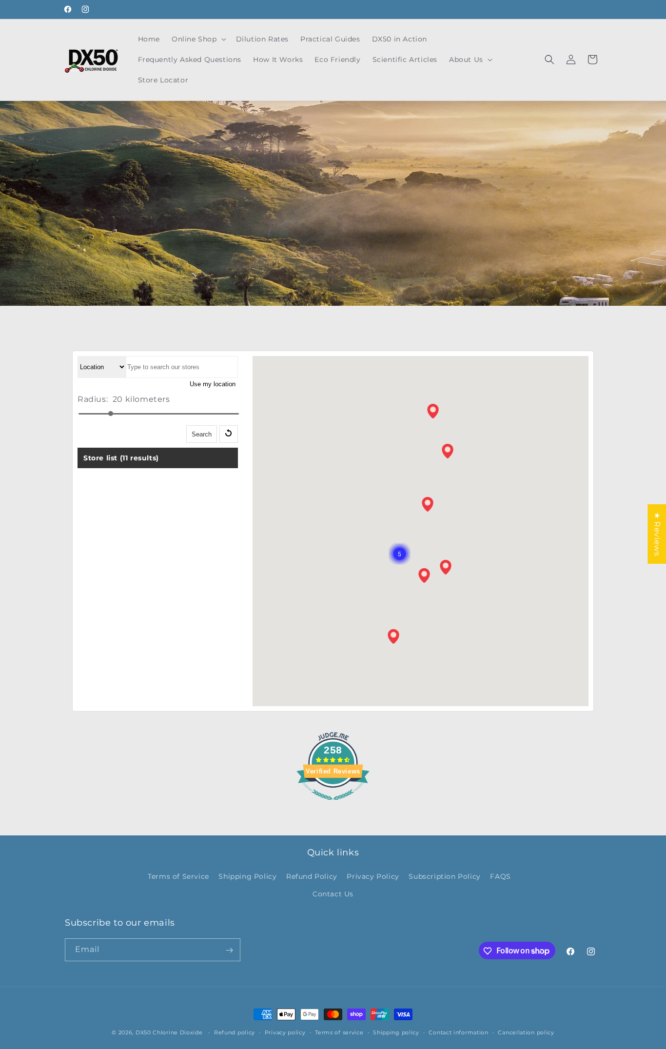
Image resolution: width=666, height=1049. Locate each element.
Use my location (212, 384)
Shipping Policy (247, 876)
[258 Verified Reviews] (333, 805)
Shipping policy (396, 1032)
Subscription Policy (444, 876)
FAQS (500, 876)
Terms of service (339, 1032)
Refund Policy (311, 876)
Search (202, 434)
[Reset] (228, 434)
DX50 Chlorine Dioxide (169, 1032)
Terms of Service (178, 876)
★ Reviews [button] (657, 533)
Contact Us (333, 894)
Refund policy (234, 1032)
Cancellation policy (526, 1032)
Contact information (458, 1032)
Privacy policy (285, 1032)
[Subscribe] (229, 950)
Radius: (93, 399)
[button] (198, 39)
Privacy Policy (373, 876)
